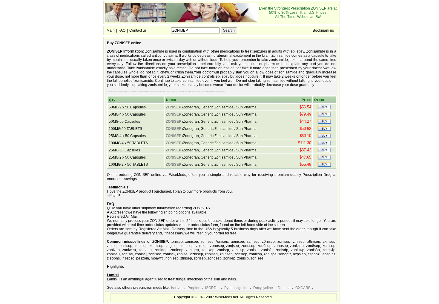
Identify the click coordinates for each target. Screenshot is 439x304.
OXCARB (303, 288)
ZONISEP (173, 107)
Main (111, 30)
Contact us (138, 30)
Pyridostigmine (236, 288)
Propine (194, 288)
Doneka (284, 288)
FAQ (122, 30)
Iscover (177, 288)
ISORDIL (212, 288)
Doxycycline (263, 288)
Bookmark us (323, 30)
